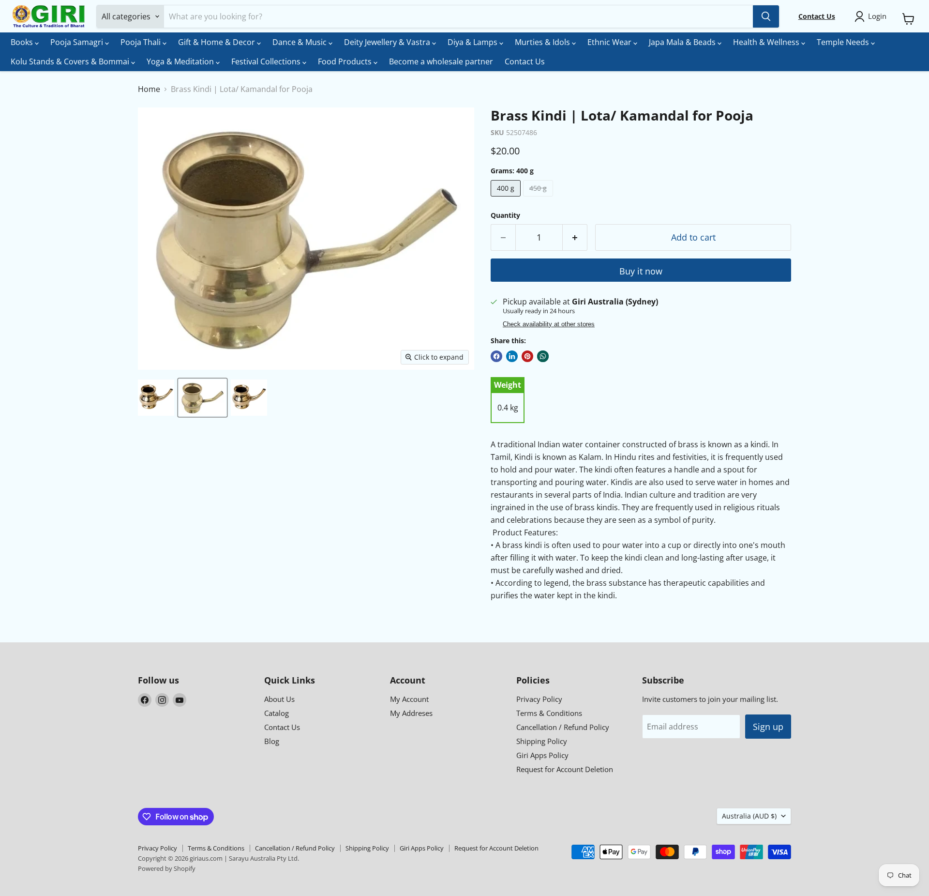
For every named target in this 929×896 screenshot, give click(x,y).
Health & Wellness (767, 42)
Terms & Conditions (549, 713)
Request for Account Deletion (564, 769)
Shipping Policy (541, 741)
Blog (271, 741)
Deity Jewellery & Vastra (388, 42)
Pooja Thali (141, 42)
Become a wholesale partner (441, 61)
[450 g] (539, 198)
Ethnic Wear (610, 42)
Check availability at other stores (549, 324)
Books (23, 42)
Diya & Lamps (473, 42)
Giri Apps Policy (542, 755)
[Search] (766, 16)
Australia (749, 815)
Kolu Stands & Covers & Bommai (71, 61)
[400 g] (507, 198)
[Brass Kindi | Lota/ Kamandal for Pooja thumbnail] (156, 398)
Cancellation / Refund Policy (562, 727)
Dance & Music (300, 42)
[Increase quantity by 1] (575, 237)
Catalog (276, 713)
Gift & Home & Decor (217, 42)
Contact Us (525, 61)
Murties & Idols (543, 42)
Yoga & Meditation (181, 61)
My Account (409, 699)
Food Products (346, 61)
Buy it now (640, 271)
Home (149, 89)
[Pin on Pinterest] (527, 356)
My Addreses (411, 713)
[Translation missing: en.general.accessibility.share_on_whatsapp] (543, 356)
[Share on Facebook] (496, 356)
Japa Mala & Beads (683, 42)
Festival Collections (266, 61)
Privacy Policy (539, 699)
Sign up (768, 726)
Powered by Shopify (166, 868)
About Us (279, 699)
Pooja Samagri (77, 42)
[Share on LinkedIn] (512, 356)
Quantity (505, 215)
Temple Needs (844, 42)
